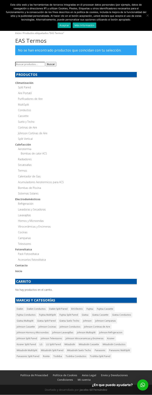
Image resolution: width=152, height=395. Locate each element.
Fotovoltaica (23, 249)
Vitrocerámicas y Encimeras (34, 226)
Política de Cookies (65, 375)
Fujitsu (90, 308)
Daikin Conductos (36, 308)
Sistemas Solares (28, 193)
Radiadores (25, 159)
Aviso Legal (89, 375)
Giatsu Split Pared (46, 320)
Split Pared (24, 87)
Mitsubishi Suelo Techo (79, 350)
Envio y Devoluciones (114, 375)
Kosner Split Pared (26, 344)
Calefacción (23, 144)
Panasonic (100, 350)
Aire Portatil (25, 93)
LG (41, 344)
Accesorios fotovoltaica (32, 259)
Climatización (24, 83)
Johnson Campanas (105, 320)
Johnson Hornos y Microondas (33, 332)
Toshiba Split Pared (100, 356)
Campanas (24, 238)
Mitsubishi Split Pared (52, 350)
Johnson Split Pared (27, 338)
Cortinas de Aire (27, 127)
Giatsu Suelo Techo (69, 320)
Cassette (23, 116)
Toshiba (57, 356)
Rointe (46, 356)
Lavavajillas (24, 215)
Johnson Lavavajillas (62, 332)
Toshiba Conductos (76, 356)
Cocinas (22, 232)
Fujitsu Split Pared (69, 314)
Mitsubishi (70, 344)
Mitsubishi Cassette (89, 344)
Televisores (24, 244)
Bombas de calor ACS (34, 153)
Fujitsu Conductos (26, 314)
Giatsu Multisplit (25, 320)
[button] (142, 385)
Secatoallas (25, 165)
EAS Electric (77, 308)
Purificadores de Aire (30, 99)
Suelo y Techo (26, 121)
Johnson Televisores (51, 338)
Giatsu (85, 314)
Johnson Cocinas (47, 326)
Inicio (18, 33)
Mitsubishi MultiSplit (27, 350)
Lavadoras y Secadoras (32, 209)
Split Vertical (25, 139)
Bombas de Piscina (29, 188)
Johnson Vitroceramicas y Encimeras (84, 338)
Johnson (87, 320)
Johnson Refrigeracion (110, 332)
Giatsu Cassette (100, 314)
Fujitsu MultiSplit (47, 314)
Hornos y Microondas (31, 221)
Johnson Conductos (70, 326)
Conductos (24, 110)
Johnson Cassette (26, 326)
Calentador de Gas (29, 176)
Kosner (111, 338)
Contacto (21, 265)
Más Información (84, 25)
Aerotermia (24, 149)
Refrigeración (25, 203)
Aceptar (64, 25)
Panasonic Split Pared (28, 356)
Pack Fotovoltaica (28, 254)
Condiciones (65, 379)
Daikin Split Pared (58, 308)
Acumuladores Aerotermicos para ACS (41, 182)
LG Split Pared (53, 344)
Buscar (51, 64)
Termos (22, 170)
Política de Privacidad (34, 375)
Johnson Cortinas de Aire (32, 133)
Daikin (20, 308)
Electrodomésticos (27, 199)
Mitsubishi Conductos (114, 344)
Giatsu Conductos (121, 314)
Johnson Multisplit (86, 332)
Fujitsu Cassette (105, 308)
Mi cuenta (84, 379)
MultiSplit (23, 104)
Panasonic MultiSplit (119, 350)
